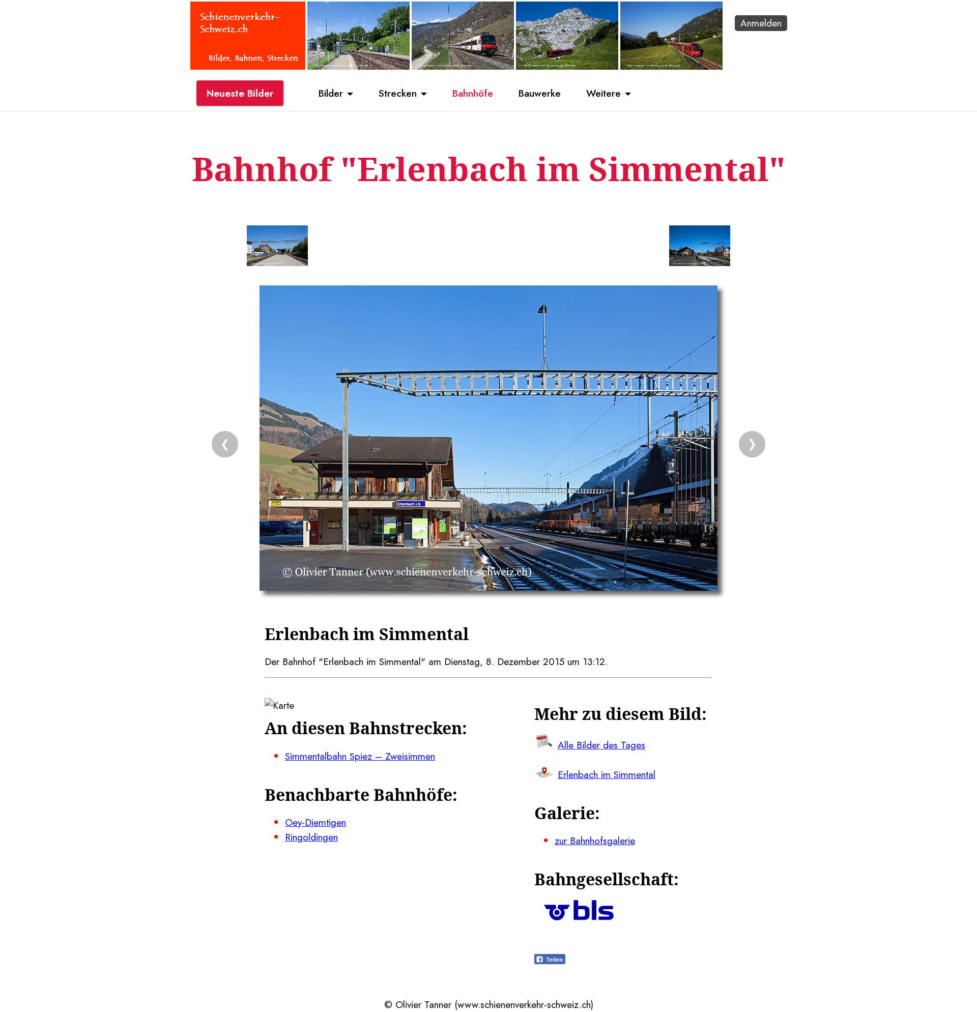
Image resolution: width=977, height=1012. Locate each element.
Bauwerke (540, 93)
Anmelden (761, 23)
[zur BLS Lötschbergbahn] (579, 917)
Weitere (603, 93)
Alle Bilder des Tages (601, 745)
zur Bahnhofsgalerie (595, 840)
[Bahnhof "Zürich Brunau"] (358, 66)
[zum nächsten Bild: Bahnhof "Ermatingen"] (699, 247)
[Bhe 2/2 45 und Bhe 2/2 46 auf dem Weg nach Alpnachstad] (567, 66)
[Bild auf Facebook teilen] (549, 960)
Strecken (398, 93)
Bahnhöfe (472, 93)
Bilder (331, 93)
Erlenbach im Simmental (606, 774)
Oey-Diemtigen (315, 822)
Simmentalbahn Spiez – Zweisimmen (360, 756)
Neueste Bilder (240, 93)
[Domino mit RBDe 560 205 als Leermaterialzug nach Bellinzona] (463, 66)
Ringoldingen (311, 837)
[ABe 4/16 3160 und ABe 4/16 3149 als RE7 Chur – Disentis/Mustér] (671, 66)
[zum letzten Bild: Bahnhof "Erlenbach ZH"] (277, 247)
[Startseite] (247, 66)
